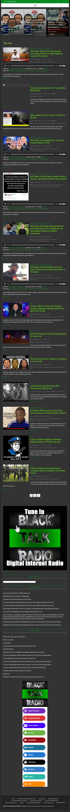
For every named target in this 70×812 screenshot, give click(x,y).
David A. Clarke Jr (39, 184)
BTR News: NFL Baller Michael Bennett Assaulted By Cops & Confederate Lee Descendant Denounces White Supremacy (47, 230)
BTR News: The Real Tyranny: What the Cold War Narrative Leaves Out (23, 677)
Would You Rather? (10, 27)
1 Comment (47, 339)
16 (54, 35)
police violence (55, 277)
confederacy (35, 239)
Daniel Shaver (53, 123)
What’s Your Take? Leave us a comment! (14, 636)
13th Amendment (36, 148)
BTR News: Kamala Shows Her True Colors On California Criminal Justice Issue (32, 605)
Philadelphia (46, 148)
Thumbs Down (7, 643)
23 (63, 35)
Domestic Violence (39, 367)
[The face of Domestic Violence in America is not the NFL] (16, 362)
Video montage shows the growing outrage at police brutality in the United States (47, 470)
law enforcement (41, 479)
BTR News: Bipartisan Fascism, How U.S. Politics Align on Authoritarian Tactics (32, 602)
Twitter (50, 186)
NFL (51, 367)
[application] (35, 66)
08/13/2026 (6, 31)
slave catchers (41, 186)
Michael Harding (47, 316)
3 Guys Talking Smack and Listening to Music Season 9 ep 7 (19, 658)
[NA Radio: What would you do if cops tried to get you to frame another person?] (16, 418)
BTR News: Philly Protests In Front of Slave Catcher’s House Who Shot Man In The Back (47, 269)
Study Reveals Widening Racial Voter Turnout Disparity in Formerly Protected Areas (37, 622)
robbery (55, 447)
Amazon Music (13, 70)
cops (33, 62)
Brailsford (44, 123)
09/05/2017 (39, 275)
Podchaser (29, 70)
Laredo (57, 391)
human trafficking (47, 184)
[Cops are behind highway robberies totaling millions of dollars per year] (16, 448)
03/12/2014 (39, 445)
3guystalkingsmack (9, 29)
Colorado (34, 96)
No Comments (15, 31)
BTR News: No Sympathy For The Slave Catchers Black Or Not (47, 141)
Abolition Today (42, 798)
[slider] (63, 65)
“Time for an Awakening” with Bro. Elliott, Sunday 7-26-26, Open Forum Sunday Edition (27, 661)
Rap (49, 62)
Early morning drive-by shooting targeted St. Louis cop (48, 334)
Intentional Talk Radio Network (51, 800)
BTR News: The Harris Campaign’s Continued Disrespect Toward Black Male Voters (35, 608)
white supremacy (42, 150)
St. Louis (49, 342)
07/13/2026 (57, 29)
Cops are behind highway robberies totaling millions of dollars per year (45, 440)
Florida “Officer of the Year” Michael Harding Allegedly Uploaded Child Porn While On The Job (47, 308)
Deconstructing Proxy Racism (36, 800)
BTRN (55, 19)
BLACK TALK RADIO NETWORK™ (12, 806)
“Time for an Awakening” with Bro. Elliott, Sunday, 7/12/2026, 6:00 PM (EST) (24, 667)
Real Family (6, 674)
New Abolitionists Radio (37, 407)
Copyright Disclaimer (60, 802)
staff (50, 29)
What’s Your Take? (8, 640)
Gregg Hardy (47, 367)
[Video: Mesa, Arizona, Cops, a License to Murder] (16, 118)
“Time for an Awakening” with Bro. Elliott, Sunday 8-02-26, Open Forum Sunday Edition (27, 655)
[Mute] (60, 66)
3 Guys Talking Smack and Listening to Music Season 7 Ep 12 (25, 611)
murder (61, 123)
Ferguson (37, 342)
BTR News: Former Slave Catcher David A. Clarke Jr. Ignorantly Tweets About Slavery (48, 177)
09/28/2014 (39, 339)
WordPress (37, 806)
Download (23, 68)
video (58, 479)
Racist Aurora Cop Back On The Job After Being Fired (48, 89)
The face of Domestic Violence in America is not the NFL (48, 360)
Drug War (47, 447)
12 (49, 35)
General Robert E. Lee (46, 239)
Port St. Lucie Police (59, 316)
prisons (42, 420)
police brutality (36, 420)
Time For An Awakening (22, 596)
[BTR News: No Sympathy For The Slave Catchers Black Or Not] (16, 143)
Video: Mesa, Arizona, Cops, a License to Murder (47, 116)
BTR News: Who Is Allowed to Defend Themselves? (55, 24)
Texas (64, 391)
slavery (52, 62)
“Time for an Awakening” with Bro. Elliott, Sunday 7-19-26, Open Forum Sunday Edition (27, 664)
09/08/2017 (39, 182)
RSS (43, 70)
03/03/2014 (39, 476)
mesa (58, 123)
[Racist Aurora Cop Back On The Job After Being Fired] (16, 93)
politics (39, 62)
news (36, 62)
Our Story (22, 802)
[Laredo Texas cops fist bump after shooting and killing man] (16, 391)
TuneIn (39, 70)
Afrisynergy (34, 123)
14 (52, 35)
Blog (4, 24)
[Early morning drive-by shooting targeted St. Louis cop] (16, 336)
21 (61, 35)
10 (47, 35)
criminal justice (38, 418)
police (64, 123)
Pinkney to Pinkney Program (11, 802)
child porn (34, 316)
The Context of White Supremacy (20, 593)
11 (48, 35)
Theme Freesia (31, 806)
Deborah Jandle (7, 622)
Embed (46, 68)
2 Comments (47, 391)
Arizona (39, 123)
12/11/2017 (39, 121)
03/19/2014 (39, 416)
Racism (41, 96)
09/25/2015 (39, 314)
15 (53, 35)
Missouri (41, 342)
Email (34, 70)
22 (62, 35)
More (46, 70)
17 (56, 35)
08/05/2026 (29, 31)
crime (43, 447)
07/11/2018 (39, 93)
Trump (55, 62)
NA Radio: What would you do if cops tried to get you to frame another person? (48, 411)
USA (39, 241)
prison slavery (44, 62)
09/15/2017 (39, 146)
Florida (41, 316)
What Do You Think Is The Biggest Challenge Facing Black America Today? (34, 23)
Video (55, 93)
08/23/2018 (39, 59)
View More (6, 34)
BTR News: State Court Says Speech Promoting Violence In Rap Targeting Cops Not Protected (46, 53)
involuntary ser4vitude (47, 418)
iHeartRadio (21, 70)
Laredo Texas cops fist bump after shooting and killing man (45, 386)
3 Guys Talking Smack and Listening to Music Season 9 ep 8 (19, 646)
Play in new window (13, 68)
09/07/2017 (39, 236)
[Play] (5, 66)
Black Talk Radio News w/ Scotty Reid (40, 48)
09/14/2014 (39, 364)
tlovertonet (6, 593)
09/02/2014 (39, 391)
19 (58, 35)
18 (57, 35)
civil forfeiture (35, 447)
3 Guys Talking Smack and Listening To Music (26, 798)
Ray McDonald (59, 367)
